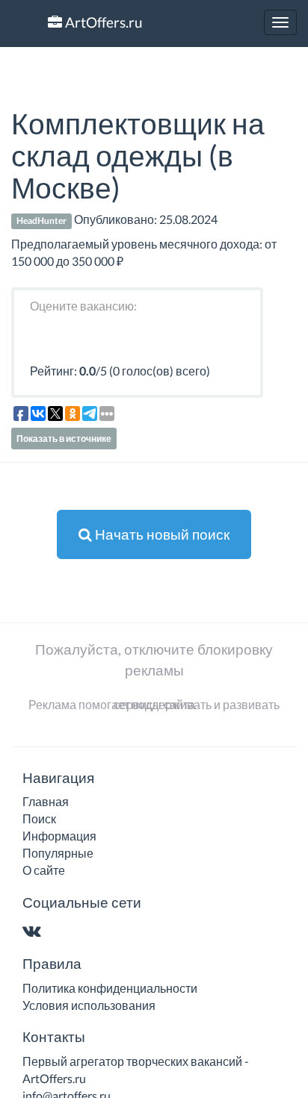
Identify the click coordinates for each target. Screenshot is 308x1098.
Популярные (57, 853)
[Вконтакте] (34, 932)
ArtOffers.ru (102, 22)
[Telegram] (61, 932)
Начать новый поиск (161, 534)
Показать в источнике (63, 438)
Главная (45, 801)
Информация (59, 836)
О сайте (43, 870)
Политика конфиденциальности (109, 988)
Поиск (39, 818)
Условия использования (88, 1005)
